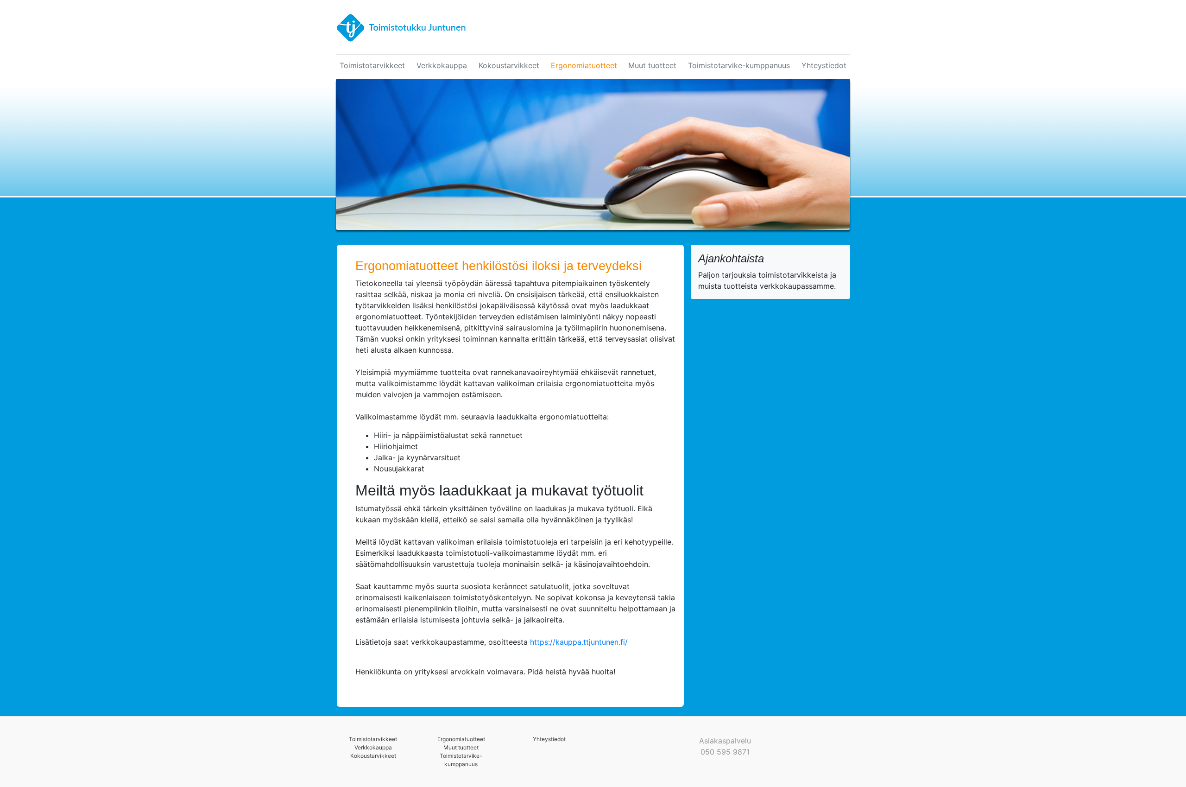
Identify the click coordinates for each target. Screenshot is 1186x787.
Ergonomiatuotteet (584, 65)
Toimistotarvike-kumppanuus (739, 65)
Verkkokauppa (441, 65)
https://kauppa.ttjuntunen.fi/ (579, 642)
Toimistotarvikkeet (372, 65)
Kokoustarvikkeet (509, 65)
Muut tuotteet (652, 65)
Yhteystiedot (823, 65)
